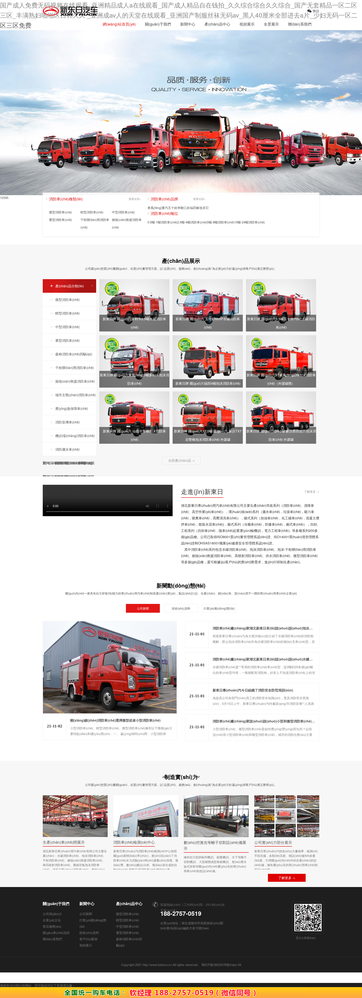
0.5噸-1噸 (154, 222)
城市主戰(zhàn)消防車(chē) (75, 394)
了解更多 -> (311, 491)
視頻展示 (247, 24)
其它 (206, 207)
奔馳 (180, 207)
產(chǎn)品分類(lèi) (69, 286)
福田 (193, 207)
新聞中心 (187, 24)
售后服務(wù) (52, 926)
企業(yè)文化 (52, 920)
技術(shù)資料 (181, 608)
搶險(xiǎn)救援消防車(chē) (127, 223)
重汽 (165, 207)
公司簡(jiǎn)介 (52, 914)
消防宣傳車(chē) (67, 422)
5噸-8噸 (212, 222)
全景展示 (271, 24)
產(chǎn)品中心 (217, 24)
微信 (316, 10)
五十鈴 (172, 207)
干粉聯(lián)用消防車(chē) (94, 223)
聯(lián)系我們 (300, 24)
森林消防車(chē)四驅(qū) (73, 354)
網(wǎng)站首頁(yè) (119, 24)
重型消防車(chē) (60, 219)
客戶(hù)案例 (88, 939)
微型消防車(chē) (60, 212)
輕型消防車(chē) (91, 212)
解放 (199, 207)
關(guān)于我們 (158, 24)
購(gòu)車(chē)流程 (56, 932)
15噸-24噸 (241, 222)
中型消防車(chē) (123, 212)
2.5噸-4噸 (183, 222)
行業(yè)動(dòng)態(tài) (219, 608)
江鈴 (187, 207)
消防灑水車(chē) (67, 449)
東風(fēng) (154, 207)
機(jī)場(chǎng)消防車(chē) (75, 435)
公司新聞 (143, 608)
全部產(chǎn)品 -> (181, 460)
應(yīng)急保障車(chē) (71, 408)
